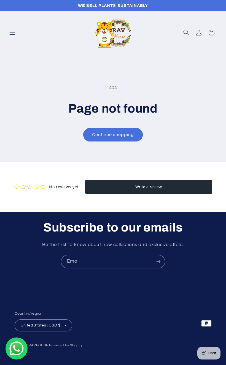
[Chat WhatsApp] (17, 348)
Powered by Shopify (65, 345)
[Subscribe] (158, 261)
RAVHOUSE (38, 345)
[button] (12, 32)
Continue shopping (113, 134)
